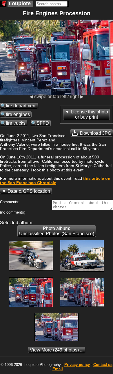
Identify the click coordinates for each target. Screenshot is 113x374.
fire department (21, 105)
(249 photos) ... (56, 349)
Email (57, 369)
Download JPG (95, 133)
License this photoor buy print (89, 114)
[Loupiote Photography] (3, 4)
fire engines (18, 114)
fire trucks (15, 123)
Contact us (102, 364)
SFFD (43, 123)
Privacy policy (77, 364)
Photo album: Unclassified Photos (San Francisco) (56, 231)
